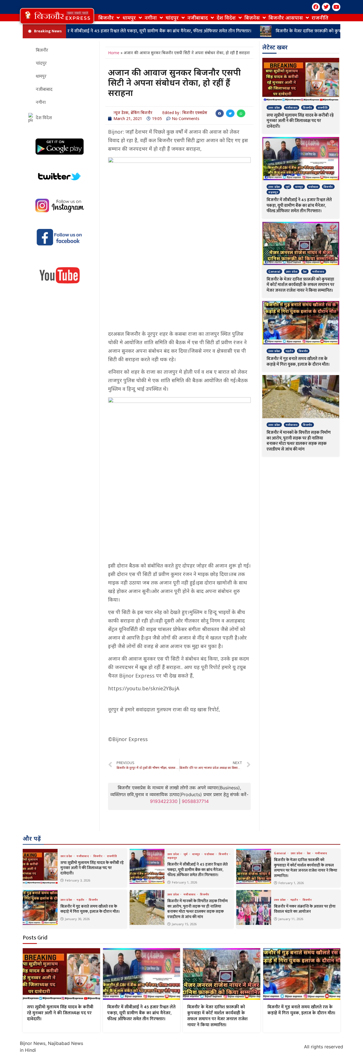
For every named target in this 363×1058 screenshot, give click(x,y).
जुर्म (288, 187)
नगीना (151, 17)
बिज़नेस (252, 17)
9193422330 (164, 801)
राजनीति (320, 17)
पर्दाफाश (313, 187)
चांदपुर (172, 17)
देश (305, 272)
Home (113, 52)
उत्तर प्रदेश (274, 108)
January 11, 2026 (290, 918)
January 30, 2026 (77, 918)
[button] (57, 16)
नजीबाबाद (197, 17)
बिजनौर (106, 17)
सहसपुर (273, 192)
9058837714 (195, 801)
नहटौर (289, 351)
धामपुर (129, 17)
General (274, 272)
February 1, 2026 (184, 882)
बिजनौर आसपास (286, 17)
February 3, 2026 (77, 880)
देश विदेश (226, 17)
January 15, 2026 (184, 924)
